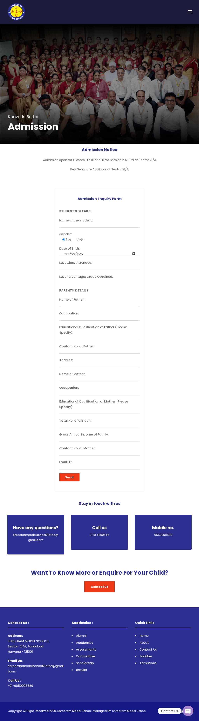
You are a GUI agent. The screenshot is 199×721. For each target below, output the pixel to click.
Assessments (86, 649)
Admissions (148, 663)
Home (144, 635)
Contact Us (148, 649)
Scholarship (85, 663)
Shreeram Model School (129, 711)
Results (81, 670)
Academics (84, 642)
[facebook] (176, 711)
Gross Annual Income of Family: (84, 434)
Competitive (85, 656)
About (144, 642)
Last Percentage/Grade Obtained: (86, 276)
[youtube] (182, 711)
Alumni (81, 635)
